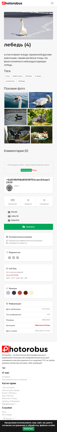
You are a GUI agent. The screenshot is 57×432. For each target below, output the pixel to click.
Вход (34, 170)
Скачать (30, 226)
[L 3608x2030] (5, 220)
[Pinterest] (17, 258)
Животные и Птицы (42, 325)
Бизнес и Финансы (9, 393)
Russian (9, 419)
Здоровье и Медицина (10, 401)
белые (29, 76)
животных (17, 76)
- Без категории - (8, 388)
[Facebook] (9, 258)
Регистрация (26, 170)
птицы (38, 76)
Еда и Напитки (7, 396)
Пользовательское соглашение (14, 380)
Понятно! (28, 429)
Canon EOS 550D (12, 275)
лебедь (21, 81)
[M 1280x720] (5, 216)
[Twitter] (13, 258)
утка (7, 76)
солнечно (10, 81)
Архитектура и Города (10, 390)
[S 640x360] (5, 212)
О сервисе (6, 377)
